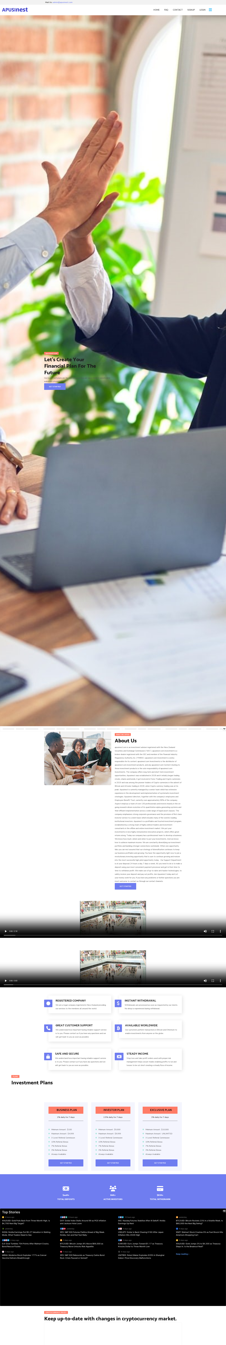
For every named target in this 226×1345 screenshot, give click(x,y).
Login (203, 10)
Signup (191, 10)
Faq (166, 10)
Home (156, 10)
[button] (55, 386)
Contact (178, 10)
